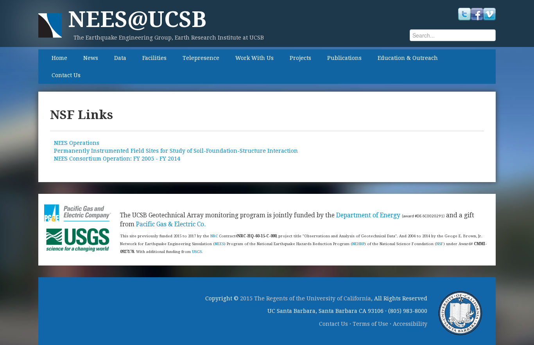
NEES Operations (76, 143)
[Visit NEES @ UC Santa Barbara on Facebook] (477, 14)
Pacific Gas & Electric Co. (171, 224)
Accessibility (410, 324)
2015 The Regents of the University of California (305, 298)
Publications (344, 58)
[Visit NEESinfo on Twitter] (464, 14)
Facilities (154, 58)
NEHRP (358, 244)
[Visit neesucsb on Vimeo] (489, 14)
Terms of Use (370, 324)
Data (120, 58)
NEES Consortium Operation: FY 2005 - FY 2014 (117, 158)
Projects (300, 58)
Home (59, 58)
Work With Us (254, 58)
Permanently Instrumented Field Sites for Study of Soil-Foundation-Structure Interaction (176, 151)
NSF (439, 244)
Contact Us (66, 75)
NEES (219, 244)
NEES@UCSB (137, 19)
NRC (214, 236)
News (90, 58)
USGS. (197, 251)
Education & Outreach (408, 58)
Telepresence (201, 58)
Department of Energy (368, 215)
